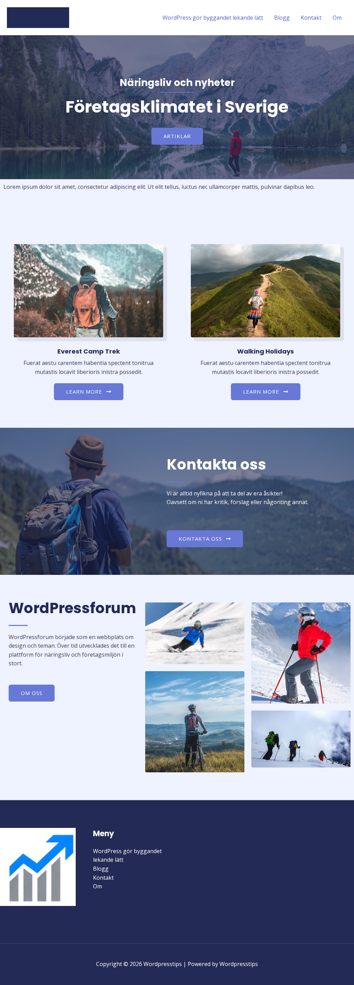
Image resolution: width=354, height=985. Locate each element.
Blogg (282, 17)
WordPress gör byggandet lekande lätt (212, 17)
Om (337, 17)
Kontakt (311, 17)
